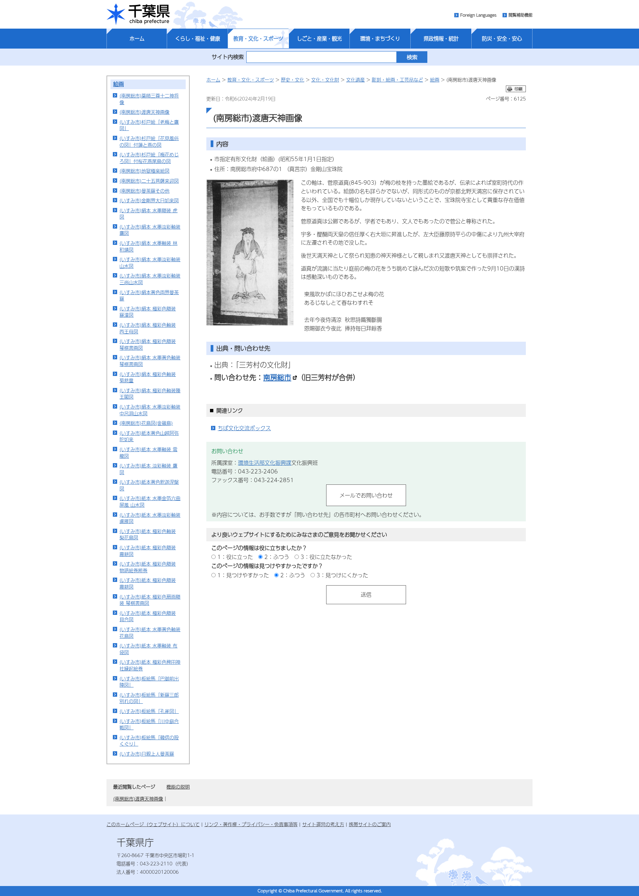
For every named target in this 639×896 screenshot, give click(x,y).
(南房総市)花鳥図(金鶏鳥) (146, 423)
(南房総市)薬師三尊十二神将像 (149, 99)
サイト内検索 (228, 57)
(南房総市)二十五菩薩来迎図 (149, 180)
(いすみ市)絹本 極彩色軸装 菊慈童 (147, 377)
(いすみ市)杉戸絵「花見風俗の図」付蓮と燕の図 (149, 141)
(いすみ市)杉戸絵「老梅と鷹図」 (149, 125)
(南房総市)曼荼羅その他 (144, 190)
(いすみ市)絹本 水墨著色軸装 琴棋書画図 (149, 361)
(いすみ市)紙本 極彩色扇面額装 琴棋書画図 (149, 600)
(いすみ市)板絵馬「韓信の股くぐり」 (149, 741)
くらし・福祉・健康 (197, 39)
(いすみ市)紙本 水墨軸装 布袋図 (148, 649)
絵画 (118, 84)
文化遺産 (355, 79)
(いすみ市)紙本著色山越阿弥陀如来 (149, 436)
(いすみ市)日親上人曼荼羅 (146, 753)
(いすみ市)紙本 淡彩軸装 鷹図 (148, 469)
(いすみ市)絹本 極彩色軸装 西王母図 (147, 328)
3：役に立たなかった (326, 557)
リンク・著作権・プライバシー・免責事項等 (251, 824)
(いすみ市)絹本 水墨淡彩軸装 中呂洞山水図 (149, 410)
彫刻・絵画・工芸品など (397, 79)
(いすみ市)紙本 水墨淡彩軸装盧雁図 (149, 518)
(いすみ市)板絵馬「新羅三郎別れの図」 (149, 698)
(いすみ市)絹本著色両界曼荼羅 (149, 295)
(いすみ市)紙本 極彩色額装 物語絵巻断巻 (147, 567)
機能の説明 (178, 786)
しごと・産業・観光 (319, 39)
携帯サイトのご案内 (370, 824)
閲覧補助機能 (520, 15)
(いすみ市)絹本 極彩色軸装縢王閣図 (149, 394)
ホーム (136, 39)
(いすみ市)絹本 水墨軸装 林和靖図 (148, 246)
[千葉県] (138, 14)
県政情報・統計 (441, 39)
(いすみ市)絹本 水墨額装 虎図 (148, 214)
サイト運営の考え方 (323, 824)
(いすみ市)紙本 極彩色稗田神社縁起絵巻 (149, 665)
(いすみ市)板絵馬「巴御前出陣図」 (149, 682)
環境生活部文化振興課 (264, 462)
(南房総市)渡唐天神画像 (144, 111)
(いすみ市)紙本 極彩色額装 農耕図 (147, 551)
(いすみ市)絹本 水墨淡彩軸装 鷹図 (149, 230)
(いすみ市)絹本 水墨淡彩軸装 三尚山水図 (149, 279)
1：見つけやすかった (243, 575)
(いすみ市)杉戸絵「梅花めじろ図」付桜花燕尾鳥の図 (149, 158)
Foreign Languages (478, 15)
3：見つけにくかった (342, 575)
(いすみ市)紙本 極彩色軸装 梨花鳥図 (147, 534)
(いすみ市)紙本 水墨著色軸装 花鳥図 (149, 632)
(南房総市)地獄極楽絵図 (144, 170)
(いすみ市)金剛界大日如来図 (149, 200)
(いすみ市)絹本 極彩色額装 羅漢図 (147, 312)
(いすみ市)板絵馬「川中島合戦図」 (149, 724)
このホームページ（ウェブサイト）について (153, 824)
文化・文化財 (325, 79)
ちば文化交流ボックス (244, 428)
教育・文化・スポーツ (258, 39)
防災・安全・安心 (502, 39)
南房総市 (277, 377)
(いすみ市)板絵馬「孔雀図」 (149, 711)
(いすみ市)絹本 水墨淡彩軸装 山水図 (149, 262)
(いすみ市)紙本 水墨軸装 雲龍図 (148, 452)
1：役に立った (235, 557)
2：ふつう (276, 557)
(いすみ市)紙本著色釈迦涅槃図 (149, 485)
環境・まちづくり (380, 39)
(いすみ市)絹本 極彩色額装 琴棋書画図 (147, 344)
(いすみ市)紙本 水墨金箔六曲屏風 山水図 (149, 501)
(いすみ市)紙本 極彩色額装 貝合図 (147, 616)
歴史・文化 (292, 79)
